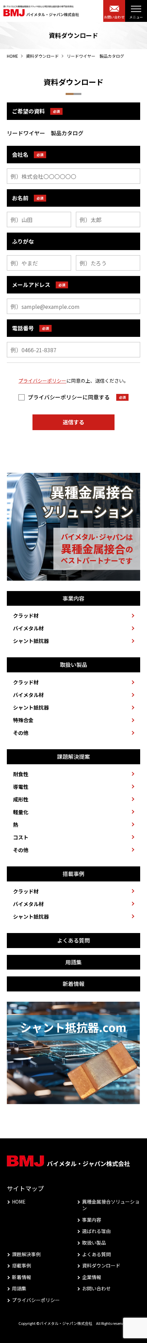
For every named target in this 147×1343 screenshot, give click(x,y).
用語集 (19, 1288)
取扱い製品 (94, 1242)
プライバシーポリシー (42, 380)
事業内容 (91, 1220)
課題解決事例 (26, 1254)
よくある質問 (96, 1254)
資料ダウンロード (42, 56)
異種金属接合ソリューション (110, 1205)
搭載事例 (21, 1265)
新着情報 (21, 1277)
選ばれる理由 (96, 1231)
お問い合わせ (96, 1288)
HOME (12, 56)
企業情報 (91, 1277)
